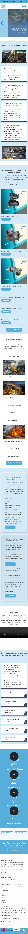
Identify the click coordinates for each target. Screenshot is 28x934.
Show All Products (14, 329)
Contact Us (14, 850)
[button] (26, 23)
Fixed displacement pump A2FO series (11, 884)
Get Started (10, 595)
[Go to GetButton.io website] (24, 932)
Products (4, 897)
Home (3, 893)
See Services (10, 564)
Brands (4, 900)
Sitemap (4, 895)
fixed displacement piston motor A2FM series (13, 886)
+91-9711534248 (23, 1)
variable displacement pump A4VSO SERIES (12, 882)
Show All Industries (14, 462)
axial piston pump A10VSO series (10, 879)
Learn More (6, 219)
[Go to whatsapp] (24, 929)
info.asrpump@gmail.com (9, 1)
